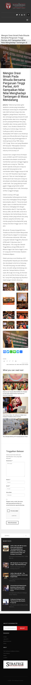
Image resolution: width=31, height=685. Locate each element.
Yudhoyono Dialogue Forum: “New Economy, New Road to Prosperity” (17, 601)
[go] (26, 536)
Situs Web (8, 492)
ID (24, 63)
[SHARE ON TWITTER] (4, 361)
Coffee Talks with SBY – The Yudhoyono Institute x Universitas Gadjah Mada (19, 575)
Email (8, 486)
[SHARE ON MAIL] (15, 361)
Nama (8, 479)
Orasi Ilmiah (22, 364)
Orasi (18, 364)
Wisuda (26, 364)
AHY (15, 364)
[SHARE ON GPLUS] (10, 361)
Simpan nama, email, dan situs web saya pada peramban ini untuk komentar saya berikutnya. (15, 503)
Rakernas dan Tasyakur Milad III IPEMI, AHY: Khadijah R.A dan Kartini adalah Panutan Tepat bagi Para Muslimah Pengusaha (15, 393)
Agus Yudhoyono (10, 364)
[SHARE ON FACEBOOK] (7, 361)
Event (22, 63)
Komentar (9, 460)
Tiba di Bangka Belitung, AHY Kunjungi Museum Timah (15, 436)
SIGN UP (22, 628)
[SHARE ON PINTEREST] (13, 361)
